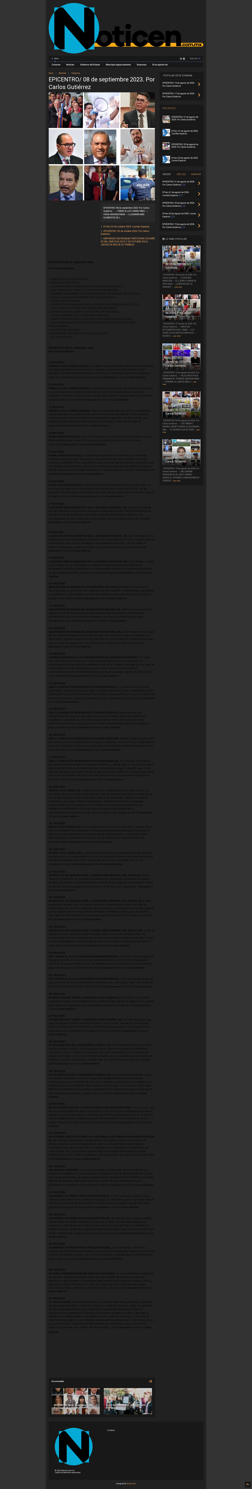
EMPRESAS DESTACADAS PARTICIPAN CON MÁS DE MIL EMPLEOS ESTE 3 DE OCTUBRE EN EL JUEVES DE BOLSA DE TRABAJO (128, 241)
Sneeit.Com (131, 1484)
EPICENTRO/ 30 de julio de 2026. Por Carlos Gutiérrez (180, 263)
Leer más (178, 287)
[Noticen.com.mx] (126, 52)
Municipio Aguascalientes (118, 65)
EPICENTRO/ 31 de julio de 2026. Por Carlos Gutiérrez (180, 312)
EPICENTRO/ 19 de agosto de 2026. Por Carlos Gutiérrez (178, 457)
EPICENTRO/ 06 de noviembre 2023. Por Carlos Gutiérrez (73, 1407)
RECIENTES (169, 108)
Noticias (70, 65)
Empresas (142, 65)
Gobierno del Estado (90, 65)
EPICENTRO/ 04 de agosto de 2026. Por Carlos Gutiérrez (178, 409)
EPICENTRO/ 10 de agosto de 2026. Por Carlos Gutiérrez (178, 361)
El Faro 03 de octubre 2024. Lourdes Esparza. (126, 226)
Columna (56, 65)
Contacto (111, 1430)
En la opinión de (160, 65)
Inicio (51, 73)
